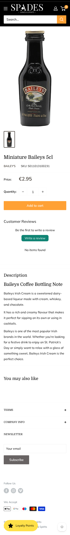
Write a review (35, 238)
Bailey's (9, 166)
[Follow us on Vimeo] (20, 490)
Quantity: (10, 191)
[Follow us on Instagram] (13, 490)
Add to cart (35, 205)
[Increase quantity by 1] (43, 192)
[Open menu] (5, 8)
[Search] (61, 19)
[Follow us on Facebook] (6, 490)
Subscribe (16, 460)
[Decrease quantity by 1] (23, 192)
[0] (63, 8)
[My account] (55, 9)
